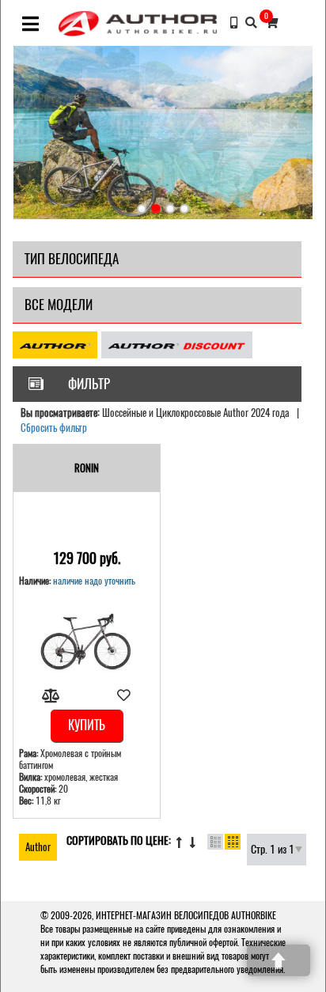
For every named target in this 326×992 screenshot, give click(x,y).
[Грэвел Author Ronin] (86, 644)
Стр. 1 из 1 (272, 849)
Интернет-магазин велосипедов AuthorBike (186, 915)
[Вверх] (278, 960)
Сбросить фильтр (54, 427)
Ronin (86, 467)
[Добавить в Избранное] (124, 696)
